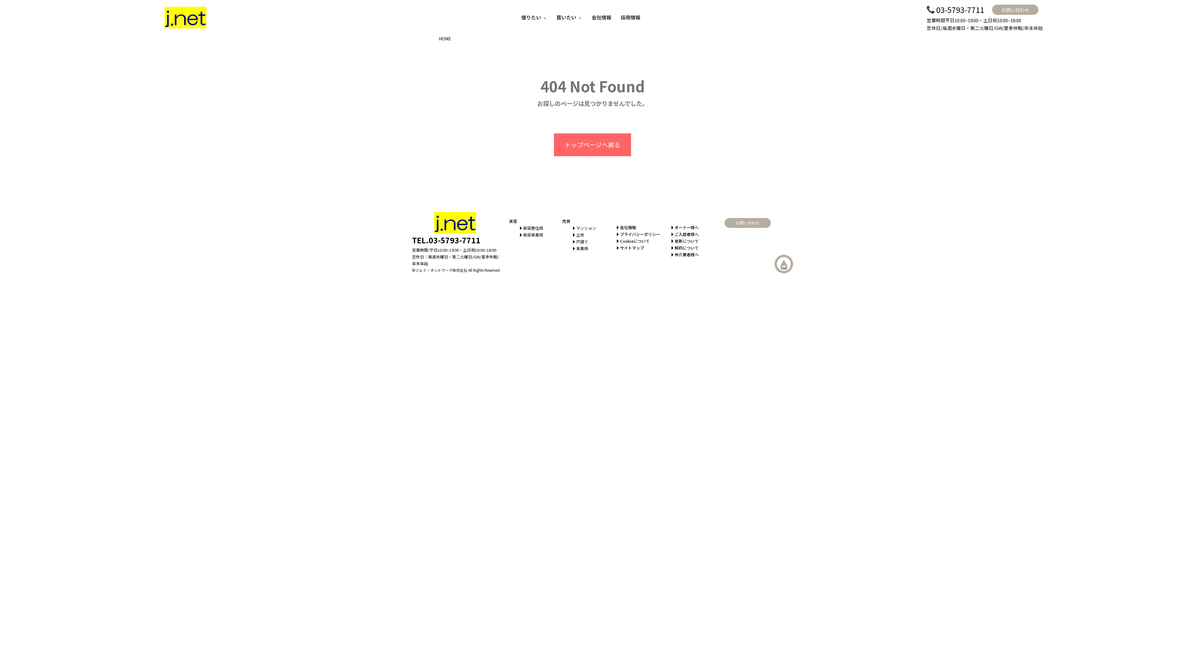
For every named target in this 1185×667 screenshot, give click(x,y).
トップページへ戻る (592, 144)
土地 (580, 235)
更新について (687, 241)
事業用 (582, 248)
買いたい (566, 17)
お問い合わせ (1015, 9)
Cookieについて (635, 241)
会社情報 (601, 17)
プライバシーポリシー (640, 234)
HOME (445, 39)
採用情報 (630, 17)
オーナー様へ (687, 227)
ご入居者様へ (687, 234)
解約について (687, 248)
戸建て (582, 242)
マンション (586, 228)
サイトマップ (632, 248)
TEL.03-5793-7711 (446, 239)
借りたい (531, 17)
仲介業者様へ (687, 255)
